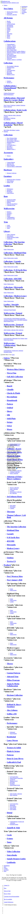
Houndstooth (10, 26)
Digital (8, 216)
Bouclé (8, 21)
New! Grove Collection (9, 105)
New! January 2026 (12, 139)
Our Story (24, 9)
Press (23, 13)
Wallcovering (9, 208)
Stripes (8, 35)
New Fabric (8, 9)
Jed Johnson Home (11, 55)
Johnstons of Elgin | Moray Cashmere (16, 52)
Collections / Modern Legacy (15, 296)
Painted (9, 211)
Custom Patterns (11, 162)
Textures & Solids (11, 199)
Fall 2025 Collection (12, 14)
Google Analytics (11, 468)
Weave (8, 38)
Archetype (6, 320)
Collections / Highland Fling (15, 253)
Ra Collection (7, 119)
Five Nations (21, 338)
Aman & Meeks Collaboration (14, 166)
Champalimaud (11, 44)
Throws (9, 155)
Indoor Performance (9, 94)
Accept (9, 470)
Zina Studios (10, 340)
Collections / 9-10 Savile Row (15, 270)
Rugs (6, 196)
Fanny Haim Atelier (12, 50)
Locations (24, 12)
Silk (8, 32)
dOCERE (9, 71)
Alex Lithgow (10, 181)
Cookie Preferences (8, 902)
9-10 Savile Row (11, 70)
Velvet (8, 36)
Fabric (5, 249)
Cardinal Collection (20, 105)
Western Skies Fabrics (12, 12)
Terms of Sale (7, 891)
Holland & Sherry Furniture (13, 179)
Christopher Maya (11, 47)
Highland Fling (10, 67)
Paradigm (24, 320)
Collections (8, 63)
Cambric (17, 130)
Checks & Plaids (11, 24)
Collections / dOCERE (13, 279)
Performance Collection (9, 118)
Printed (9, 214)
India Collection (17, 115)
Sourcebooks (10, 236)
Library (7, 231)
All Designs (8, 18)
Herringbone (10, 25)
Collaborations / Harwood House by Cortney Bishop (14, 99)
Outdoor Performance (9, 93)
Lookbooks (9, 238)
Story (5, 867)
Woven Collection (8, 115)
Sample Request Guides (13, 237)
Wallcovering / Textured (13, 325)
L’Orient (6, 116)
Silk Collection (19, 330)
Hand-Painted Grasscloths (18, 318)
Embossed (6, 310)
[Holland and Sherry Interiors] (10, 2)
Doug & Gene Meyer (12, 203)
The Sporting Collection (13, 66)
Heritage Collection (11, 173)
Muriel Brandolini (12, 57)
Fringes (8, 226)
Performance (9, 78)
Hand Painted (12, 310)
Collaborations (10, 41)
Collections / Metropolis (13, 287)
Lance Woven (10, 193)
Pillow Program (11, 165)
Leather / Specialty (11, 305)
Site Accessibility (8, 899)
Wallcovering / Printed (13, 333)
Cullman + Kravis (11, 45)
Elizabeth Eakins (11, 48)
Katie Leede (10, 54)
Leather (7, 186)
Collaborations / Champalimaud (10, 87)
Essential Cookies (11, 467)
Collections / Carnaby (12, 261)
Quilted (8, 29)
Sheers (8, 31)
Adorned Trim (10, 163)
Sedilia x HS (10, 182)
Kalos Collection (8, 106)
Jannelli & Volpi (11, 218)
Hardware (8, 170)
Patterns (9, 202)
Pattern (8, 28)
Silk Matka (12, 130)
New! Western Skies (12, 138)
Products (6, 131)
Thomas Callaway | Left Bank (14, 59)
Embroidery (9, 159)
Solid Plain (9, 33)
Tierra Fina (9, 13)
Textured (9, 213)
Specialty (9, 190)
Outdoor (9, 81)
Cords (8, 225)
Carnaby (9, 69)
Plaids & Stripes (11, 201)
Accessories (8, 153)
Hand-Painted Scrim (9, 321)
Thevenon (9, 58)
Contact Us (6, 885)
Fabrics (5, 5)
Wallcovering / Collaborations (10, 344)
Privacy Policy (7, 893)
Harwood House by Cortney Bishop (16, 51)
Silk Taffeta (6, 130)
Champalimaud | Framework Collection (13, 350)
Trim (6, 222)
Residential (9, 191)
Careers (24, 10)
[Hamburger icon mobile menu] (5, 1)
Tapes (8, 228)
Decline (14, 470)
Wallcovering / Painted (13, 313)
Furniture (8, 176)
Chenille (9, 22)
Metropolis (9, 73)
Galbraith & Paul (11, 205)
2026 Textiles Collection (10, 330)
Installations (24, 6)
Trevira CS (9, 82)
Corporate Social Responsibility (11, 896)
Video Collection (11, 234)
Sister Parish (13, 808)
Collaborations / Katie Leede (15, 110)
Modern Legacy (11, 74)
